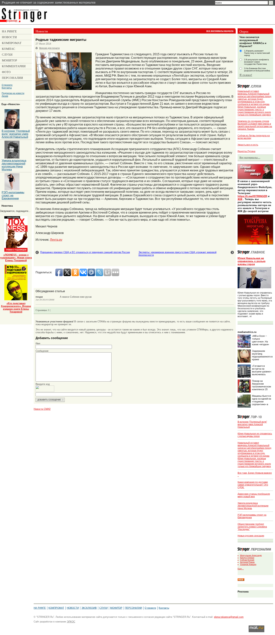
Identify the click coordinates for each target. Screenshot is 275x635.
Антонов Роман (247, 562)
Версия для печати (49, 48)
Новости (73, 608)
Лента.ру (56, 239)
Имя (38, 343)
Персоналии (133, 608)
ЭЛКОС (71, 621)
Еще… (241, 569)
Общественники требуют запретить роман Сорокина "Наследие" (252, 527)
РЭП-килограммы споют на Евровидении (13, 195)
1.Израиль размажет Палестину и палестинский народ (257, 53)
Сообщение (42, 351)
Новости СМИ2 (42, 409)
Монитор (116, 608)
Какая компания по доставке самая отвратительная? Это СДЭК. (253, 485)
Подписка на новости (13, 93)
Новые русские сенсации (251, 535)
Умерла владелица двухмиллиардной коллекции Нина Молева (253, 506)
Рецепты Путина (246, 151)
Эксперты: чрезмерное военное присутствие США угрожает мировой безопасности (177, 253)
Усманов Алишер (248, 564)
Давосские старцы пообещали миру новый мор (254, 495)
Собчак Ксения (247, 560)
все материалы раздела (219, 31)
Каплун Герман (247, 558)
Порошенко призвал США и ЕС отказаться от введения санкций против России (85, 252)
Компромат (56, 608)
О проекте (7, 85)
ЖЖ (240, 199)
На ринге (40, 608)
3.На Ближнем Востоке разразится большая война (257, 69)
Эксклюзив (89, 608)
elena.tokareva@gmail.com (229, 617)
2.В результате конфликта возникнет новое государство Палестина (256, 61)
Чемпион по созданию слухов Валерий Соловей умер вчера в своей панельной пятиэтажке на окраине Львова (255, 125)
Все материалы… (249, 157)
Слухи (103, 608)
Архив (5, 96)
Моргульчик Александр (251, 555)
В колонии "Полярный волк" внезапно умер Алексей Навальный (252, 424)
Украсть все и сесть (248, 144)
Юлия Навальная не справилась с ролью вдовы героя (251, 261)
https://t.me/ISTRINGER (252, 196)
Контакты (7, 88)
